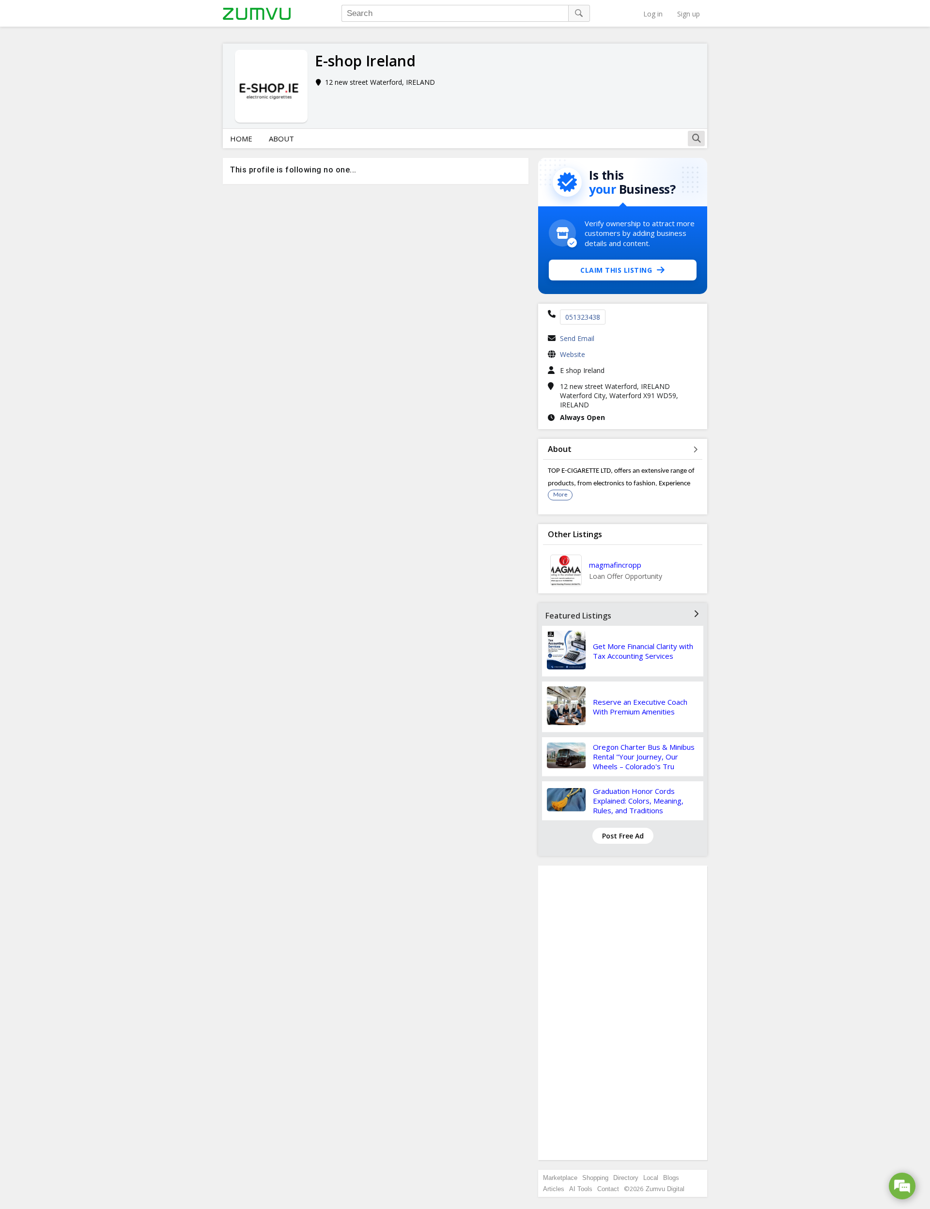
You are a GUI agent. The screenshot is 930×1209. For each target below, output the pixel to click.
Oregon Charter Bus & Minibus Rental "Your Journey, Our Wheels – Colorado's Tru (644, 756)
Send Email (577, 338)
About (281, 138)
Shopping (595, 1178)
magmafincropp (615, 565)
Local (650, 1178)
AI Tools (580, 1189)
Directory (625, 1178)
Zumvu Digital (665, 1189)
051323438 (582, 317)
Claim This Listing (616, 270)
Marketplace (560, 1178)
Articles (553, 1189)
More (560, 495)
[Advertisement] (623, 1013)
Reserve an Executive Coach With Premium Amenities (640, 706)
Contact (608, 1189)
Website (572, 354)
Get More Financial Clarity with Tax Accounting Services (643, 651)
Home (241, 138)
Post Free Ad (623, 835)
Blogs (671, 1178)
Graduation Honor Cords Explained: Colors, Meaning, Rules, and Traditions (638, 800)
